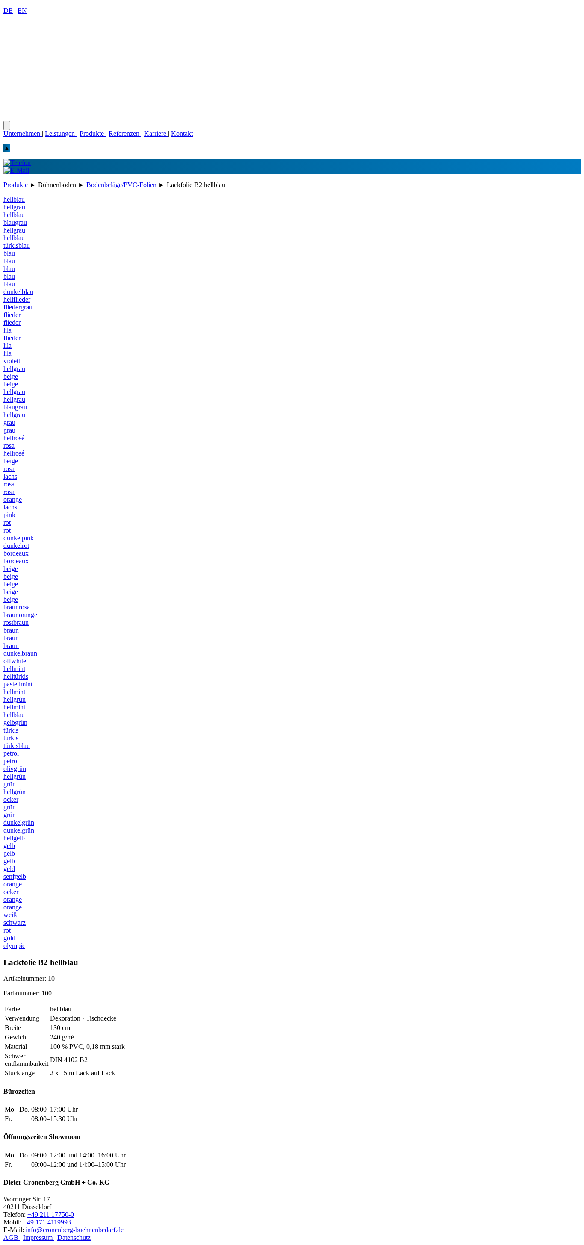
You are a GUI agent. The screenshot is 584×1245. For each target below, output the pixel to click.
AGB (11, 1237)
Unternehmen (22, 133)
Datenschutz (74, 1237)
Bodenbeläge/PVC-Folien (121, 184)
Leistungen (61, 133)
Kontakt (182, 133)
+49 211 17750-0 (50, 1214)
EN (22, 10)
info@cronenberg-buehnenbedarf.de (75, 1229)
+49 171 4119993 (47, 1222)
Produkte (93, 133)
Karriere (156, 133)
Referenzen (125, 133)
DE (8, 10)
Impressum (38, 1237)
